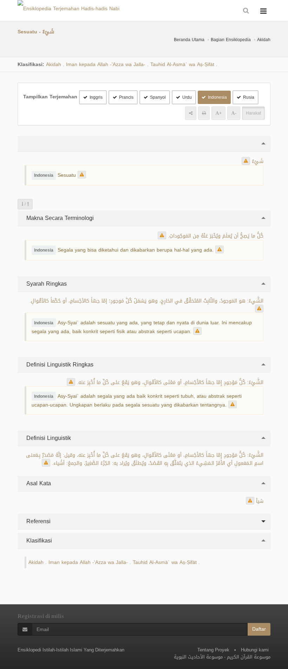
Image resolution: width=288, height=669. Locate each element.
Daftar (259, 629)
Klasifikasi (38, 540)
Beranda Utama (189, 40)
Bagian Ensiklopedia (231, 40)
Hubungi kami (255, 649)
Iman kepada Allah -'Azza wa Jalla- (105, 64)
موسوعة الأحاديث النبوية (198, 656)
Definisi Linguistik (48, 438)
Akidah (263, 40)
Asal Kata (38, 483)
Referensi (38, 521)
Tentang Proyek (213, 649)
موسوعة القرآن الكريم (248, 656)
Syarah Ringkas (46, 283)
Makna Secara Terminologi (59, 218)
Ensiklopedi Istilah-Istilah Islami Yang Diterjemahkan (71, 649)
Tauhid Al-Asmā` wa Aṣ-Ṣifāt (182, 64)
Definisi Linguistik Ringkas (59, 364)
